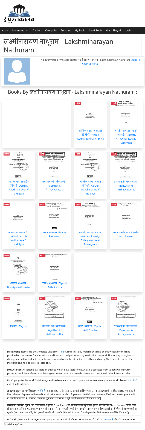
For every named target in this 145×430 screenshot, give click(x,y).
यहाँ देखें (42, 391)
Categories (51, 31)
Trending (66, 31)
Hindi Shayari (113, 31)
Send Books (95, 31)
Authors (37, 31)
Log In (127, 31)
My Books (80, 31)
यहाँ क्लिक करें (106, 420)
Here (61, 352)
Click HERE (131, 380)
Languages (18, 31)
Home (5, 31)
